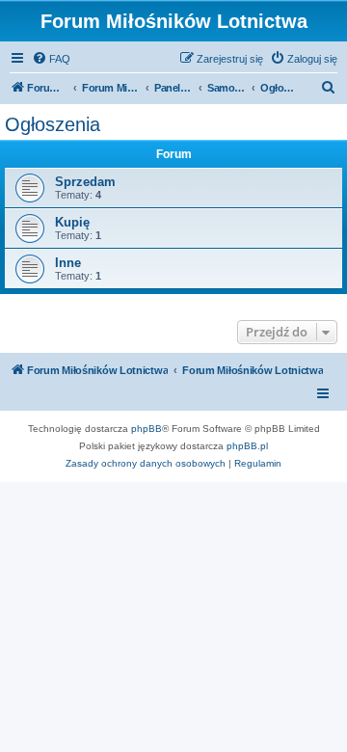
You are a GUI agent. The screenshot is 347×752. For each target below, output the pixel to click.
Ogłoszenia (52, 124)
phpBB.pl (247, 446)
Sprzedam (85, 182)
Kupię (72, 222)
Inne (68, 262)
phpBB (146, 428)
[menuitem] (51, 58)
